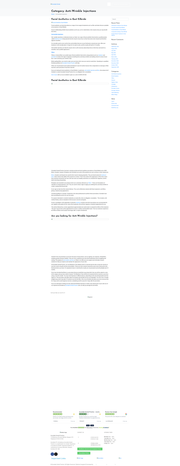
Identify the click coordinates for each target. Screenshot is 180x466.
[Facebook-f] (52, 454)
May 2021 (113, 52)
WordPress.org (114, 107)
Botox (52, 175)
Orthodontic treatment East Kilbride (119, 25)
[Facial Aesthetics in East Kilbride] (59, 22)
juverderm (53, 56)
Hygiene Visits (114, 82)
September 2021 (115, 46)
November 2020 (115, 63)
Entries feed (114, 103)
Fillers (53, 52)
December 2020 (115, 60)
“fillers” (90, 182)
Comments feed (115, 105)
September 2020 (115, 67)
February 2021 (114, 58)
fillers (98, 70)
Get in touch (54, 74)
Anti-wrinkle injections (57, 34)
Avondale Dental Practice (68, 63)
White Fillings (114, 94)
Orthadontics (114, 86)
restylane (100, 55)
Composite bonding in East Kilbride (119, 31)
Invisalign (113, 84)
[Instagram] (56, 454)
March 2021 (114, 56)
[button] (121, 5)
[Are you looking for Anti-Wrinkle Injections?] (80, 236)
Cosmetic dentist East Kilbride (118, 27)
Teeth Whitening (115, 92)
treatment (78, 202)
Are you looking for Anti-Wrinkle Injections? (74, 216)
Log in (112, 101)
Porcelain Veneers (115, 90)
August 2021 (114, 48)
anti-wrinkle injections (89, 70)
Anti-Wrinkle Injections (116, 73)
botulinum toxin (58, 38)
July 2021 (113, 50)
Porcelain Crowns (115, 88)
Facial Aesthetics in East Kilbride (68, 19)
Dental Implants (114, 76)
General (113, 80)
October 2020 (114, 65)
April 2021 (113, 54)
